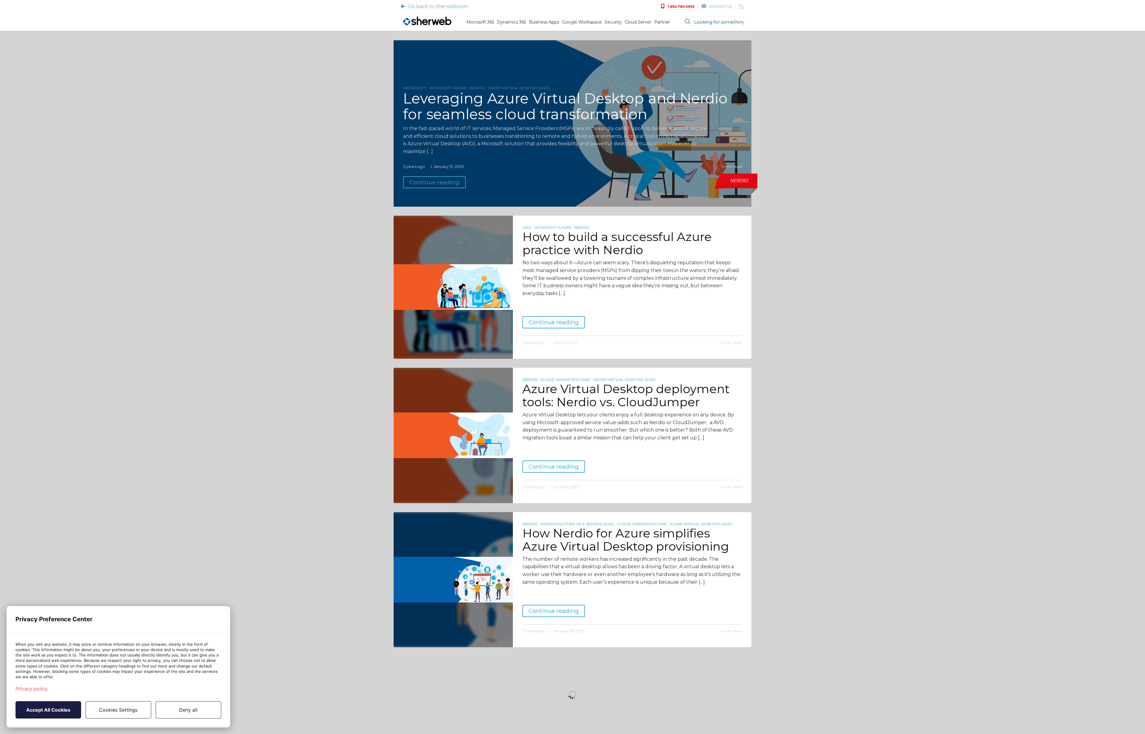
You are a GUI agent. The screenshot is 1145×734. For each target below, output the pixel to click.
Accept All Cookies (48, 710)
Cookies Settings (118, 710)
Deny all (188, 710)
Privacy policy (31, 689)
